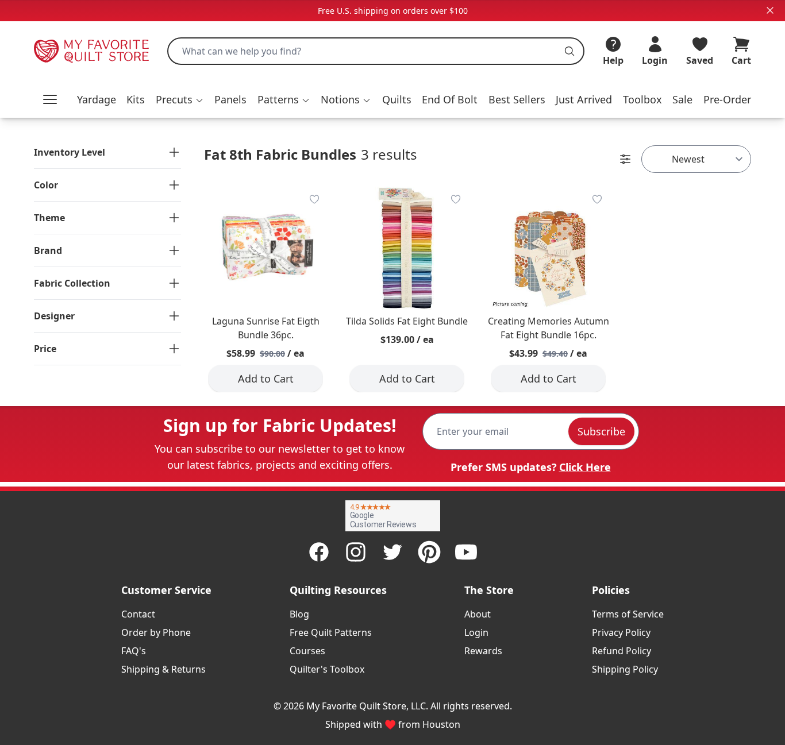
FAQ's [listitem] (133, 650)
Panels (230, 99)
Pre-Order (727, 99)
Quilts (396, 99)
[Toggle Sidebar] (625, 159)
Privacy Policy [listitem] (621, 632)
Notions (340, 99)
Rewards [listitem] (483, 650)
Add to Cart (266, 378)
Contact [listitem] (138, 614)
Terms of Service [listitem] (628, 614)
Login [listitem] (476, 632)
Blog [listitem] (299, 614)
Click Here (585, 467)
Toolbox (642, 99)
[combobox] (375, 51)
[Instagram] (355, 552)
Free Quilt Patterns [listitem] (331, 632)
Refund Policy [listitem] (621, 650)
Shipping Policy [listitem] (625, 669)
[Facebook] (318, 552)
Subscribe (601, 431)
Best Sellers (516, 99)
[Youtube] (466, 552)
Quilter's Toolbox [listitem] (327, 669)
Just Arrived (584, 99)
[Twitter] (392, 552)
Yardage (96, 99)
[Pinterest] (429, 552)
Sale (682, 99)
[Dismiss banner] (770, 10)
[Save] (314, 199)
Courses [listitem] (307, 650)
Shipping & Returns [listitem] (163, 669)
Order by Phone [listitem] (156, 632)
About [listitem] (477, 614)
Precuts (174, 99)
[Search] (569, 51)
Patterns (278, 99)
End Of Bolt (450, 99)
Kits (135, 99)
